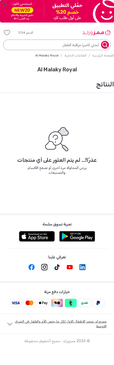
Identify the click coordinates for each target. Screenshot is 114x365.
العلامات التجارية (75, 55)
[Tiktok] (57, 267)
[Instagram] (44, 267)
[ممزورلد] (96, 32)
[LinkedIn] (82, 267)
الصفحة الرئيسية (103, 55)
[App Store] (37, 236)
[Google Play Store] (77, 236)
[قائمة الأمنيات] (7, 32)
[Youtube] (70, 267)
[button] (29, 32)
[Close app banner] (4, 4)
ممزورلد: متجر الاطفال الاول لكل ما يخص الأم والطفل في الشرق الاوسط (61, 323)
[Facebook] (31, 267)
